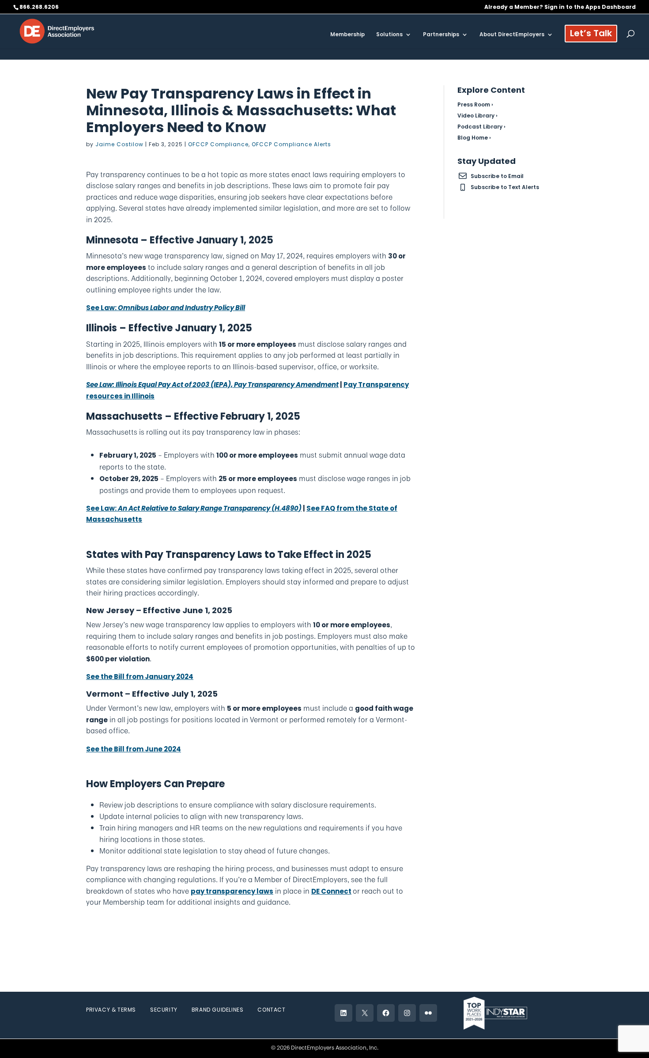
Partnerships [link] (441, 34)
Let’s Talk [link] (591, 34)
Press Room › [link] (475, 104)
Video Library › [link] (477, 115)
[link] (57, 30)
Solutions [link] (389, 34)
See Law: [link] (165, 307)
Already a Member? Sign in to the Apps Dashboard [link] (560, 7)
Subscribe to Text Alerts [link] (505, 187)
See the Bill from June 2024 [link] (133, 749)
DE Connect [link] (331, 891)
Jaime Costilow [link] (119, 144)
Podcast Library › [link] (481, 126)
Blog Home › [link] (474, 137)
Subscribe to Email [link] (497, 176)
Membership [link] (347, 34)
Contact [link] (271, 1009)
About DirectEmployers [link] (511, 34)
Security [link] (163, 1009)
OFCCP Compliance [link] (218, 144)
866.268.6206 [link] (39, 7)
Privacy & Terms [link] (111, 1009)
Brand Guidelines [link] (218, 1009)
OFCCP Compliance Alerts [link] (291, 144)
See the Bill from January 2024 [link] (139, 676)
